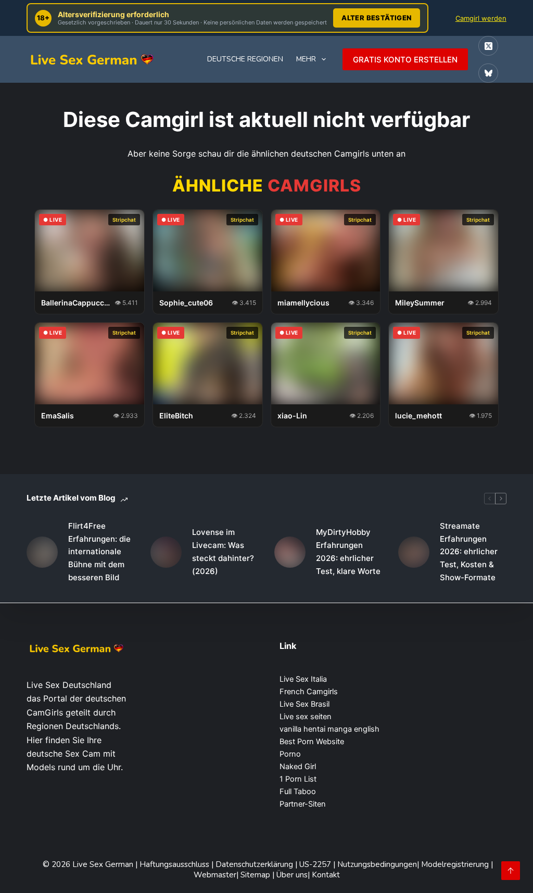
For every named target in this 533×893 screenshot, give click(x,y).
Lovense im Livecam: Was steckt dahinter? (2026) (223, 551)
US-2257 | (318, 864)
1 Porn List (298, 779)
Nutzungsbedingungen (377, 864)
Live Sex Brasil (304, 704)
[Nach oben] (510, 870)
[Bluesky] (488, 73)
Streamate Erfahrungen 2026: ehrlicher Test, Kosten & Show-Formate (469, 551)
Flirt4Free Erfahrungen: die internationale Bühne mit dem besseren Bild (99, 551)
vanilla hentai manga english (329, 729)
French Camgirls (309, 691)
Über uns (292, 875)
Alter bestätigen (376, 18)
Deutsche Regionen (245, 59)
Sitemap (256, 875)
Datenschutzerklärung (254, 864)
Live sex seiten (306, 716)
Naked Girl (298, 766)
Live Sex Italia (303, 679)
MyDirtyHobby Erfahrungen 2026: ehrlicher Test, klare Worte (348, 551)
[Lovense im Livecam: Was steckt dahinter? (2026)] (166, 552)
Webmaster (215, 875)
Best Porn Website (312, 741)
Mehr (306, 59)
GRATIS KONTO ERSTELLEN (405, 60)
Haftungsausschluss (175, 864)
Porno (290, 754)
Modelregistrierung (456, 864)
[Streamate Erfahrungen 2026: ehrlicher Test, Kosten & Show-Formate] (413, 552)
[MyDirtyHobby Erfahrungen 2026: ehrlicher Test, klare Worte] (290, 552)
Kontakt (326, 875)
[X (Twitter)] (488, 46)
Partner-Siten (303, 804)
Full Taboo (298, 791)
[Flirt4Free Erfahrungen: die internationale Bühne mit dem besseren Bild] (42, 552)
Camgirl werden (480, 18)
